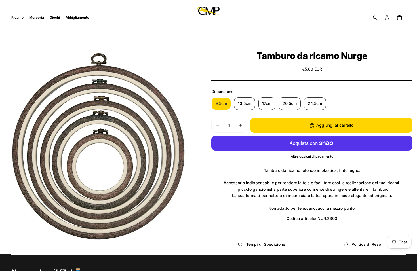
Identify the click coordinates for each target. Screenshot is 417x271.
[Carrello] (399, 17)
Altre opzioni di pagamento (312, 156)
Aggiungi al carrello (334, 125)
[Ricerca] (375, 17)
